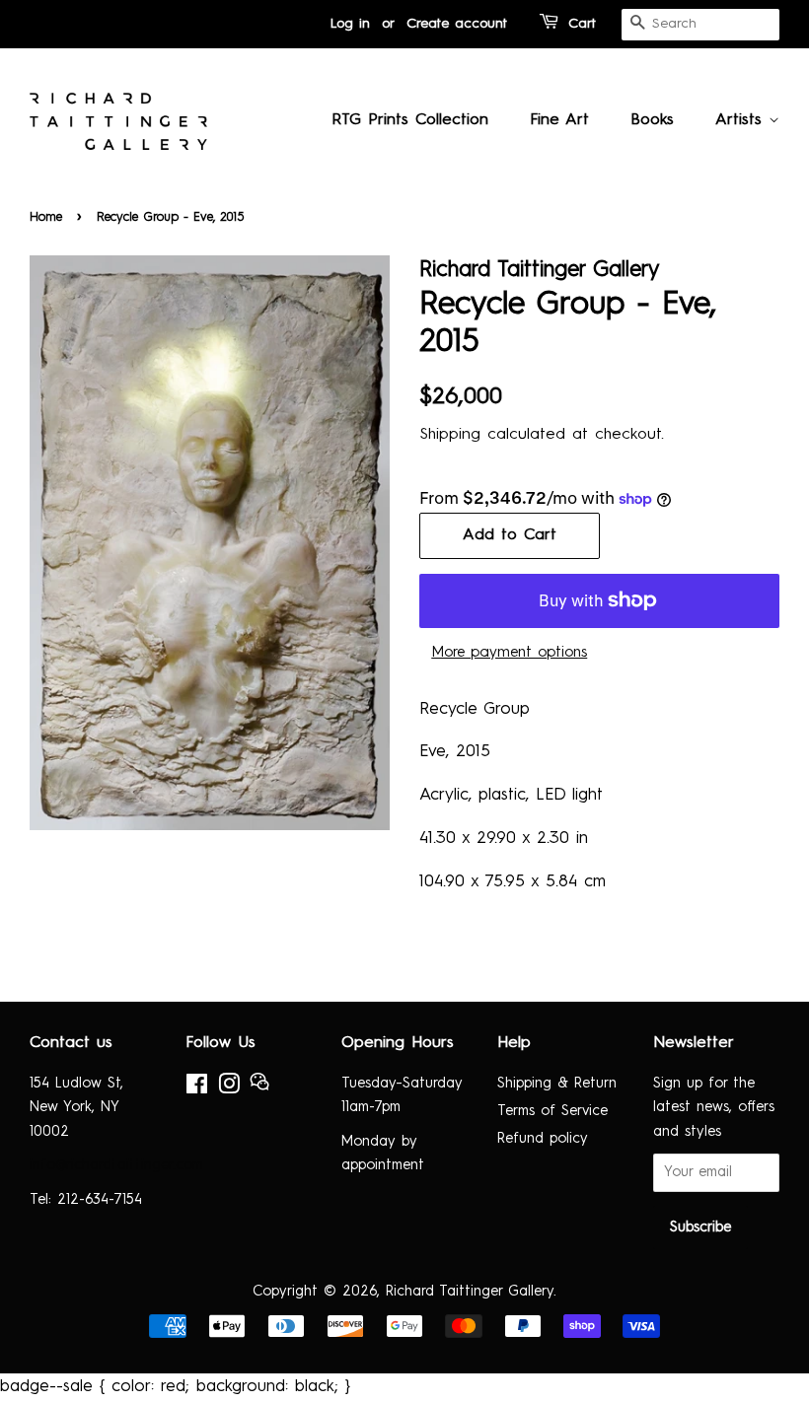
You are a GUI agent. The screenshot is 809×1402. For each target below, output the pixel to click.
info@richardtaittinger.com (116, 1165)
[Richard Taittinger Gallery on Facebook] (196, 1088)
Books (652, 120)
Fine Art (559, 120)
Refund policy (542, 1139)
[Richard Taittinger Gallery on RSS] (259, 1087)
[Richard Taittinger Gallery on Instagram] (229, 1088)
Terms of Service (552, 1111)
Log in (350, 24)
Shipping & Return (557, 1083)
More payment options (509, 653)
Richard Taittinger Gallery (469, 1291)
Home (46, 217)
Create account (456, 24)
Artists (742, 120)
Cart (582, 24)
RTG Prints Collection (409, 120)
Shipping (449, 435)
